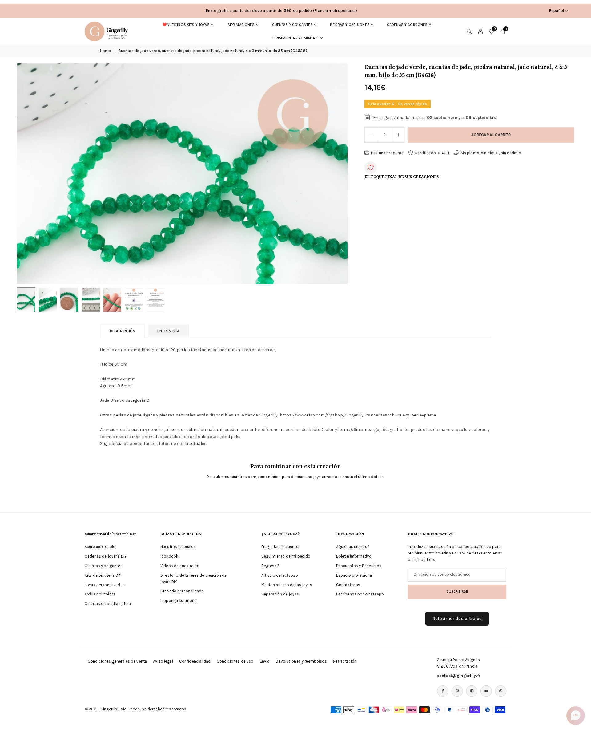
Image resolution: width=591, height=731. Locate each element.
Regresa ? (270, 565)
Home (105, 50)
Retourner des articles (457, 618)
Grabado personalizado (182, 591)
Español (556, 10)
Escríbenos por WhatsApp (360, 594)
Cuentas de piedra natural (108, 603)
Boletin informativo (354, 556)
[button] (332, 173)
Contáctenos (348, 585)
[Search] (469, 31)
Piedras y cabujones (350, 24)
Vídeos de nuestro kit (179, 565)
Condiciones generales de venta (117, 661)
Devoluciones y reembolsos (301, 661)
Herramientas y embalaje (295, 38)
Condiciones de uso (235, 661)
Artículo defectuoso (279, 575)
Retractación (345, 661)
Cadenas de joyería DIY (106, 556)
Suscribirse (457, 591)
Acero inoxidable (100, 546)
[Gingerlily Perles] (108, 31)
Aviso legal (163, 661)
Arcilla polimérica (100, 594)
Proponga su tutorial (179, 600)
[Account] (480, 31)
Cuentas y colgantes (292, 24)
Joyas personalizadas (105, 585)
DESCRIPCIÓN (122, 331)
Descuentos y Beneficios (358, 565)
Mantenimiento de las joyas (286, 585)
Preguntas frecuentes (280, 546)
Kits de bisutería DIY (103, 575)
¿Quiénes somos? (352, 546)
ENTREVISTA (168, 331)
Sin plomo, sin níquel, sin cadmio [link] (490, 153)
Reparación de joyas (280, 594)
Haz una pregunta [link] (387, 153)
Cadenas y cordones (407, 24)
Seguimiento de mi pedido (285, 556)
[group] (182, 173)
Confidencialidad (195, 661)
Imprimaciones (241, 24)
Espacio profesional (354, 575)
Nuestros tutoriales (178, 546)
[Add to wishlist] (370, 167)
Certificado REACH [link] (432, 153)
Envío (265, 661)
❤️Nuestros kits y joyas (186, 24)
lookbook (169, 556)
